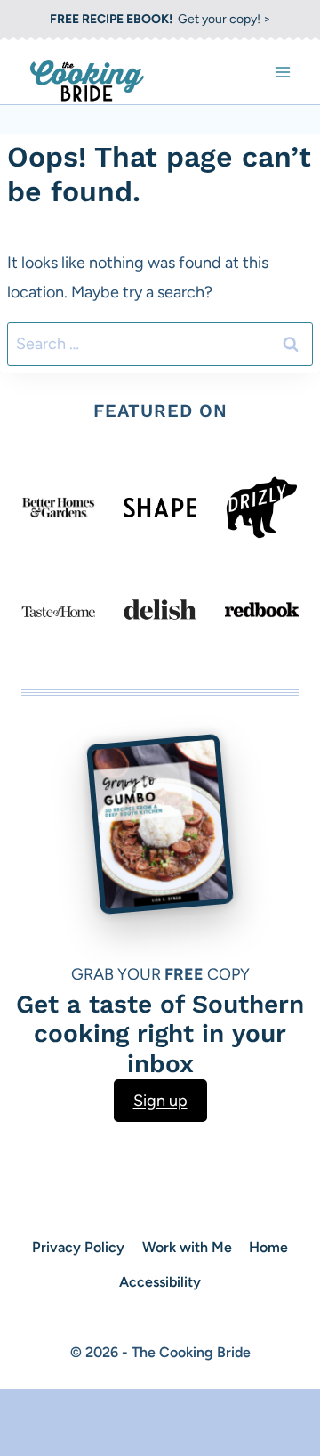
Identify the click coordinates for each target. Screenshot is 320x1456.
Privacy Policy (78, 1247)
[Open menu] (282, 71)
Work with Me (187, 1247)
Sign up (160, 1100)
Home (268, 1247)
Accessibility (160, 1281)
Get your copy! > (160, 19)
